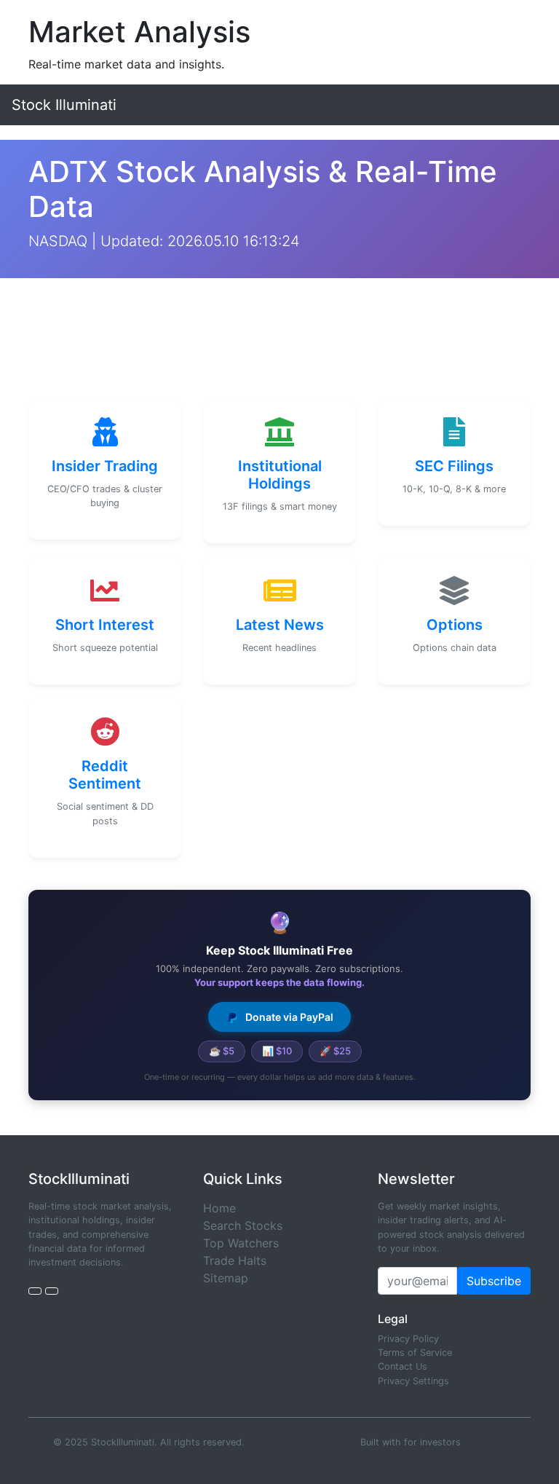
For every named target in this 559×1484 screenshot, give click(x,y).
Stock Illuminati (64, 105)
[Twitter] (34, 1291)
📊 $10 (277, 1051)
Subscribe (494, 1281)
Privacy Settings (413, 1381)
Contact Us (402, 1366)
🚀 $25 (335, 1051)
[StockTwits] (51, 1291)
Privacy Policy (408, 1338)
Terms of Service (415, 1352)
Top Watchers (241, 1243)
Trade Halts (234, 1260)
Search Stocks (242, 1225)
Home (219, 1208)
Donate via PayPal (288, 1017)
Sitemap (225, 1278)
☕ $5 (221, 1051)
